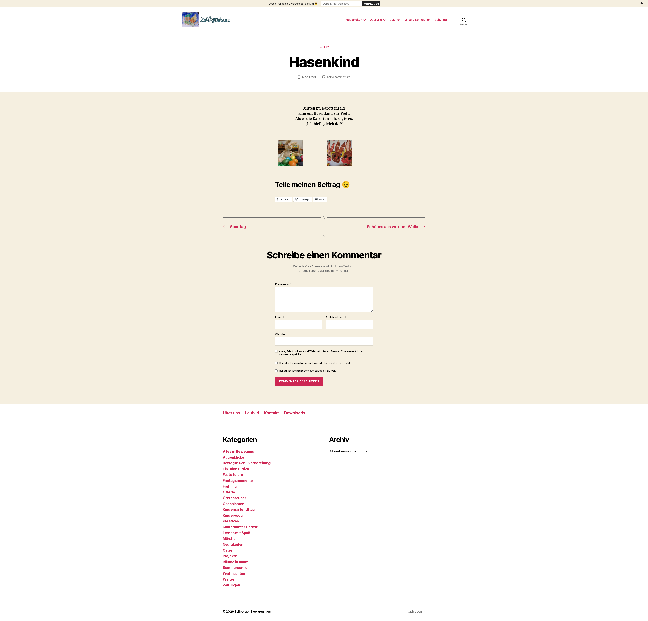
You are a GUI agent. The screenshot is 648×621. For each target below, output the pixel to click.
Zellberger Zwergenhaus (252, 611)
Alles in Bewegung (238, 451)
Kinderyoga (232, 515)
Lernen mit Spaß (236, 533)
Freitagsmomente (238, 480)
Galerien (395, 19)
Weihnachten (234, 573)
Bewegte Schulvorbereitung (247, 463)
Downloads (294, 412)
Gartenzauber (234, 498)
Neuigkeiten (354, 19)
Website (280, 334)
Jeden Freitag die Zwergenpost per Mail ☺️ (293, 3)
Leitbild (252, 412)
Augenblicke (233, 457)
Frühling (230, 486)
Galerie (229, 492)
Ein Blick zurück (236, 469)
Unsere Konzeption (418, 19)
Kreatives (231, 521)
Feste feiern (233, 475)
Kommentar (283, 284)
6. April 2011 (309, 77)
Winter (228, 579)
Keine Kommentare (338, 77)
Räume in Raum (235, 562)
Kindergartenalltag (239, 509)
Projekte (230, 556)
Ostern (324, 47)
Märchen (230, 539)
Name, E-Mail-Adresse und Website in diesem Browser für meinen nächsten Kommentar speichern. (320, 353)
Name (279, 317)
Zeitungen (441, 19)
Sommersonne (235, 568)
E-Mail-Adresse (336, 317)
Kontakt (271, 412)
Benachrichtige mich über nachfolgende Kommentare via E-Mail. (314, 363)
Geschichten (233, 504)
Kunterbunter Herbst (240, 527)
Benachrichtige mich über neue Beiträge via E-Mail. (307, 370)
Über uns (376, 19)
